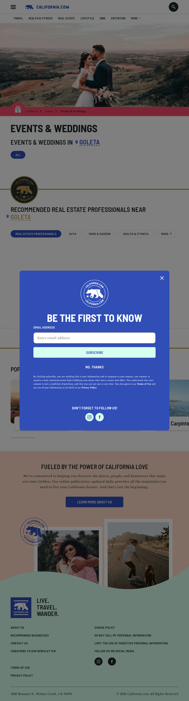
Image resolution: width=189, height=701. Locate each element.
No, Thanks (95, 367)
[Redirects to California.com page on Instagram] (89, 417)
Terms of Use (144, 384)
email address (44, 327)
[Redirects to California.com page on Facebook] (99, 417)
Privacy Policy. (89, 388)
